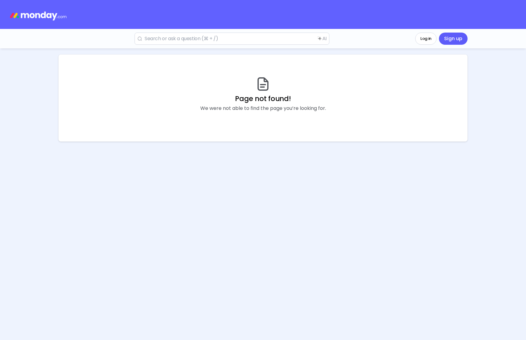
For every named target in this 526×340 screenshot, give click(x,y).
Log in (425, 38)
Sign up (453, 38)
